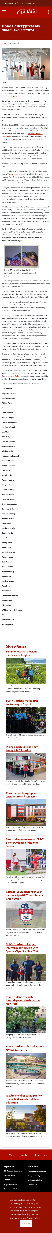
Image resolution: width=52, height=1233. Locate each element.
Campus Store (9, 1175)
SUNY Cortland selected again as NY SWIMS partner (25, 1048)
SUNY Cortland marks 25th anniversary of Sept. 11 (22, 702)
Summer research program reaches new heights (21, 653)
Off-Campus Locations (13, 1171)
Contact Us (32, 1184)
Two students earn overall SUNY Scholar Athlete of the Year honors (25, 842)
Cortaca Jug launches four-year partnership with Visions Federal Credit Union (25, 895)
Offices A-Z (19, 3)
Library (7, 1179)
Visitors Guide (30, 3)
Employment (9, 1166)
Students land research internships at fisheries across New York (23, 1000)
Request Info (40, 1155)
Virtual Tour (33, 1166)
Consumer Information (37, 1171)
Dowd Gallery (18, 96)
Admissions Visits (11, 1189)
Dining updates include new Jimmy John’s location (22, 748)
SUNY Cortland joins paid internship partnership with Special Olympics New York (22, 948)
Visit (11, 1155)
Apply (24, 1155)
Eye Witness (13, 174)
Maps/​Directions (10, 1184)
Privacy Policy (32, 1217)
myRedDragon (8, 3)
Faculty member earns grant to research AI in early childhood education (24, 1099)
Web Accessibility (35, 1180)
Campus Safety (34, 1176)
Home (4, 43)
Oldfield (18, 373)
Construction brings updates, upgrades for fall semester (23, 794)
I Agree (26, 1223)
